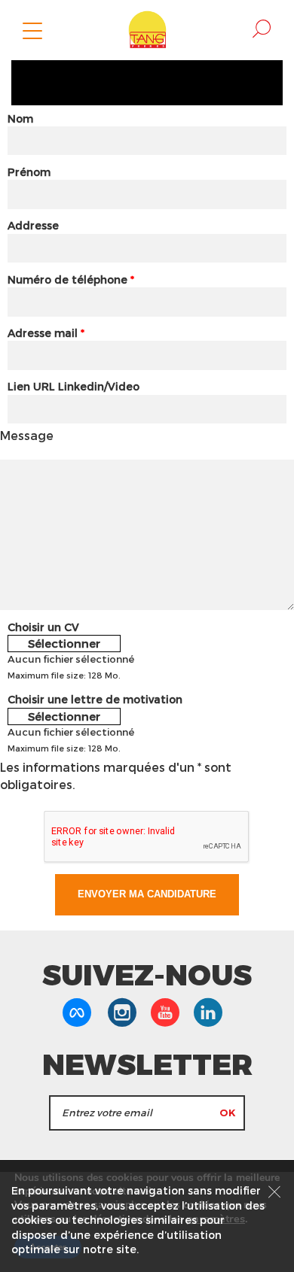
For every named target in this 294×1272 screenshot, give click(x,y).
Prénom (29, 171)
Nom (20, 118)
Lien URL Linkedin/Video (73, 386)
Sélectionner (64, 643)
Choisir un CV (43, 627)
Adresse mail (46, 332)
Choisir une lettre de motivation (95, 699)
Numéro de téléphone (71, 279)
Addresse (33, 225)
